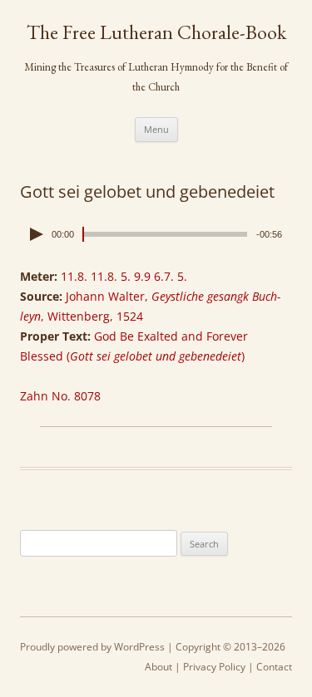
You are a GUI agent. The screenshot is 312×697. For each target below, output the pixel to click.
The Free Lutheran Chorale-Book (156, 32)
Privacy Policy (214, 667)
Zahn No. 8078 (60, 396)
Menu (156, 129)
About (158, 667)
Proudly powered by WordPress (92, 647)
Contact (274, 667)
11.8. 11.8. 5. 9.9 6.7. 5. (124, 276)
